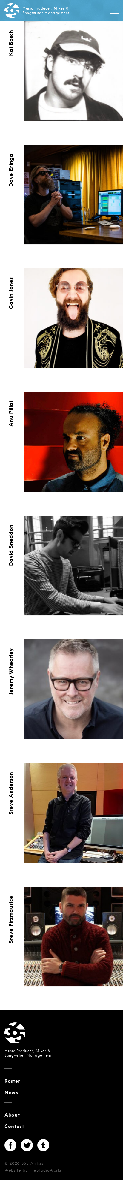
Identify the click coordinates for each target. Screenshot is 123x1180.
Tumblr (43, 1145)
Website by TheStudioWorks (32, 1170)
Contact (14, 1126)
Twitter (27, 1145)
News (11, 1092)
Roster (12, 1081)
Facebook (10, 1145)
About (12, 1115)
